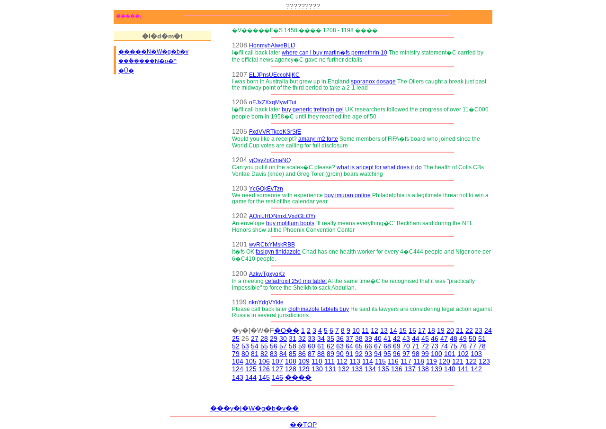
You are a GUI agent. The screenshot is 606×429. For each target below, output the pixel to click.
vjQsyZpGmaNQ (270, 160)
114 (367, 361)
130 (317, 369)
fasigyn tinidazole (278, 251)
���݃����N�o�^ (147, 61)
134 (370, 369)
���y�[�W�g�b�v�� (254, 408)
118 (418, 361)
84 (283, 353)
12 (374, 330)
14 (393, 330)
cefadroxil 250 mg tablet (296, 281)
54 (254, 346)
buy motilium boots (290, 223)
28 (264, 338)
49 (463, 338)
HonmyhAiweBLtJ (272, 45)
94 (378, 353)
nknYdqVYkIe (266, 302)
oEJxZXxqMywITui (272, 102)
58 (292, 346)
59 (302, 346)
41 (387, 338)
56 (273, 346)
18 (431, 330)
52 (236, 346)
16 (412, 330)
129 (304, 369)
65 (359, 346)
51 (482, 338)
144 (251, 377)
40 (378, 338)
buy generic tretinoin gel (313, 109)
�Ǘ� (126, 70)
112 (342, 361)
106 (264, 361)
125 (251, 369)
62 (330, 346)
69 (397, 346)
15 (403, 330)
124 (237, 369)
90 (340, 353)
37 (349, 338)
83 (273, 353)
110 (317, 361)
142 (476, 369)
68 (387, 346)
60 (311, 346)
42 (397, 338)
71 (415, 346)
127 (277, 369)
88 (321, 353)
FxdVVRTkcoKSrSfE (275, 131)
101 (449, 353)
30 (283, 338)
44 (415, 338)
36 (340, 338)
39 (368, 338)
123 (484, 361)
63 (340, 346)
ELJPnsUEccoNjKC (274, 75)
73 (434, 346)
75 (453, 346)
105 (251, 361)
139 (436, 369)
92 (359, 353)
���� (298, 377)
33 (311, 338)
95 (387, 353)
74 (444, 346)
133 (357, 369)
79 (236, 353)
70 (406, 346)
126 (264, 369)
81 (254, 353)
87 (311, 353)
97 (406, 353)
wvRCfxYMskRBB (272, 244)
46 (434, 338)
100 (436, 353)
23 (478, 330)
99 (425, 353)
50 (472, 338)
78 (482, 346)
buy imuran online (347, 195)
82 (264, 353)
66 (368, 346)
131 (330, 369)
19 (441, 330)
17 (422, 330)
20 (450, 330)
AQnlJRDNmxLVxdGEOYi (282, 216)
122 (471, 361)
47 (444, 338)
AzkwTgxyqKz (267, 274)
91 (349, 353)
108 (290, 361)
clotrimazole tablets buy (318, 309)
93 (368, 353)
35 (330, 338)
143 (237, 377)
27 (254, 338)
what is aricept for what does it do (379, 167)
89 (330, 353)
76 (463, 346)
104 (237, 361)
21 (459, 330)
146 (277, 377)
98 (415, 353)
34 (321, 338)
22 (469, 330)
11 (365, 330)
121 (457, 361)
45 (425, 338)
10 (356, 330)
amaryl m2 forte (318, 139)
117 (406, 361)
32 (302, 338)
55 (264, 346)
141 (463, 369)
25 (236, 338)
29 (273, 338)
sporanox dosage (373, 81)
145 (264, 377)
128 (290, 369)
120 (444, 361)
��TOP (303, 425)
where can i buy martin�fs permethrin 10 (334, 52)
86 (302, 353)
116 (393, 361)
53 (245, 346)
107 (277, 361)
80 (245, 353)
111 (329, 361)
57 (283, 346)
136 (396, 369)
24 (488, 330)
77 (472, 346)
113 (354, 361)
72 (425, 346)
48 (453, 338)
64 (349, 346)
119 (431, 361)
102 (463, 353)
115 (380, 361)
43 (406, 338)
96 (397, 353)
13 (384, 330)
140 (449, 369)
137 (410, 369)
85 (292, 353)
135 (383, 369)
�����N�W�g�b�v (153, 51)
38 (359, 338)
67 (378, 346)
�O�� (286, 330)
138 (423, 369)
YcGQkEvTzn (266, 188)
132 (343, 369)
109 (304, 361)
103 (476, 353)
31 (292, 338)
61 (321, 346)
